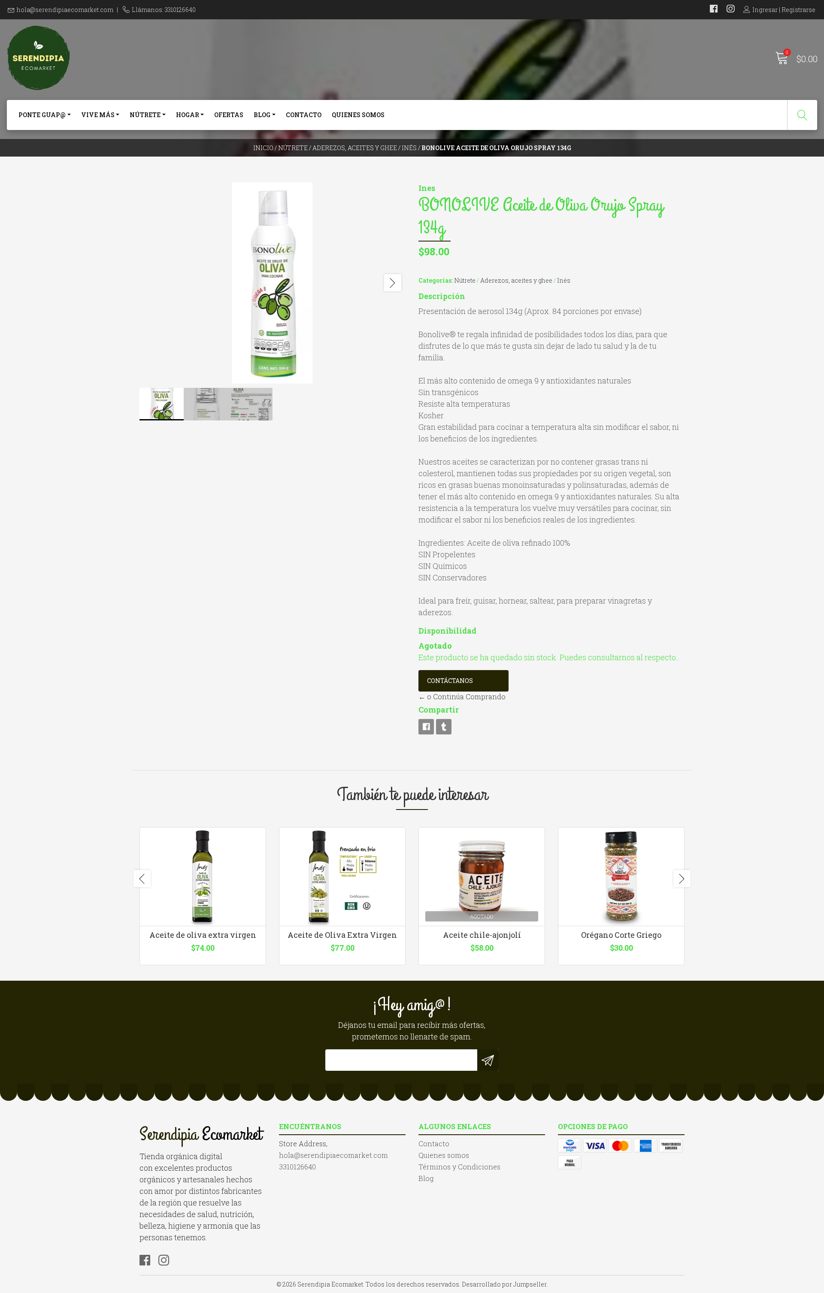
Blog (262, 115)
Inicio (263, 148)
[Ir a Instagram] (730, 10)
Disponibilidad (447, 630)
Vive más (98, 115)
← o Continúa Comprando (462, 696)
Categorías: (435, 280)
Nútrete (145, 115)
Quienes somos (358, 115)
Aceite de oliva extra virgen (202, 935)
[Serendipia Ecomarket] (209, 58)
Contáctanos (450, 681)
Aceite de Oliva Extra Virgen (342, 935)
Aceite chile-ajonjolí (482, 935)
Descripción (441, 296)
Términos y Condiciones (459, 1166)
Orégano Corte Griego (621, 935)
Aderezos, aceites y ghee (354, 148)
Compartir (438, 709)
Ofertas (228, 115)
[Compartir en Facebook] (426, 726)
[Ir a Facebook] (714, 10)
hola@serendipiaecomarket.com (65, 10)
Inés (409, 148)
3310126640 (297, 1166)
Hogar (187, 115)
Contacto (303, 115)
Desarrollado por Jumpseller (504, 1284)
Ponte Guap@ (42, 115)
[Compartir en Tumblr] (443, 726)
